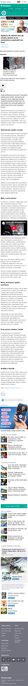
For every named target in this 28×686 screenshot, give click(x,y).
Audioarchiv (18, 8)
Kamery (25, 8)
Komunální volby (6, 631)
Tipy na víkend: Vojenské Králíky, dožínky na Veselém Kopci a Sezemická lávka (17, 489)
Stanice (3, 633)
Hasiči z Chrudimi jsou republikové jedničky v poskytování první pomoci (17, 447)
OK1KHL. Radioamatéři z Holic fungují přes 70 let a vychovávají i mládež (17, 474)
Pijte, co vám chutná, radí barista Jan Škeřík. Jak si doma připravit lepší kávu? (16, 522)
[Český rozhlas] (6, 2)
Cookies (3, 680)
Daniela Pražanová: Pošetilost (17, 495)
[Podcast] (1, 91)
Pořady (18, 18)
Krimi (3, 413)
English (3, 681)
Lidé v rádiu (18, 633)
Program (10, 8)
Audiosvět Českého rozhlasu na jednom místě (13, 430)
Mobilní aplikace (6, 650)
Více (24, 18)
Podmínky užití (19, 680)
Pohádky (4, 416)
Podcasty (4, 648)
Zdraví (3, 18)
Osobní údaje (10, 680)
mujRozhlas (4, 405)
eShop (3, 635)
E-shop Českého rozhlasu (10, 546)
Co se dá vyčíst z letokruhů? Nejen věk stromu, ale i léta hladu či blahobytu (17, 466)
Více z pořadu (6, 511)
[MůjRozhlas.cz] (3, 54)
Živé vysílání (5, 423)
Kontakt (17, 638)
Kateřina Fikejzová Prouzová (13, 388)
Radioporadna (5, 47)
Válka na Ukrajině (6, 628)
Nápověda (18, 631)
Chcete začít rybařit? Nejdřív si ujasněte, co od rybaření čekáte (17, 515)
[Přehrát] (3, 85)
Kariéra (17, 635)
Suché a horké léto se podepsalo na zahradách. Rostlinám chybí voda (16, 537)
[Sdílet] (4, 91)
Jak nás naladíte (19, 628)
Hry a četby (5, 410)
